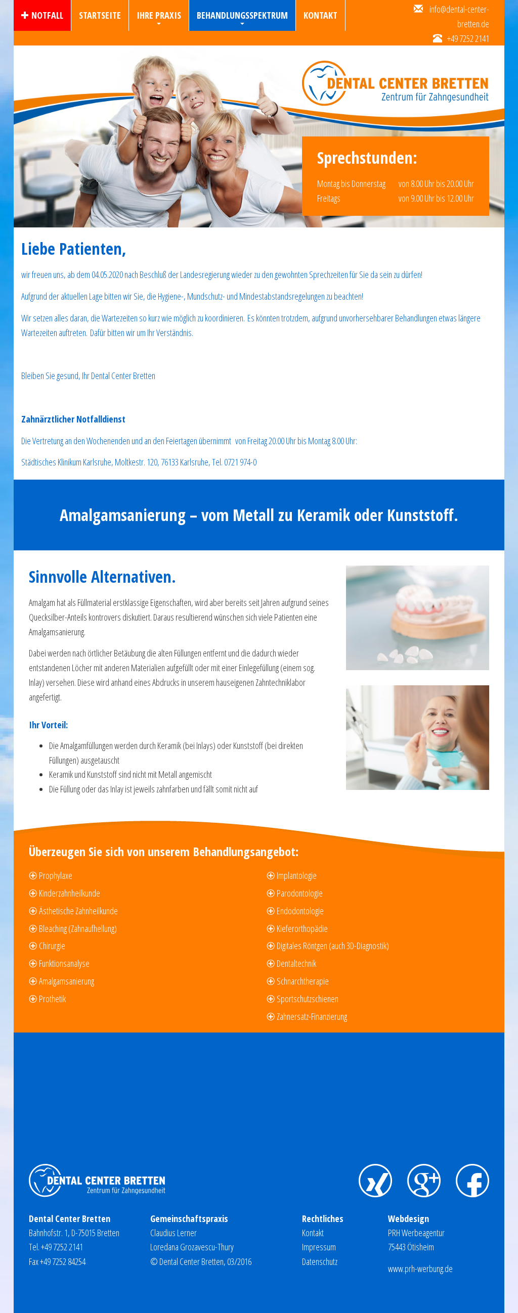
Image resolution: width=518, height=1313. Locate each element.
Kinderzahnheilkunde (69, 893)
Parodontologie (300, 893)
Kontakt (320, 15)
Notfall (47, 15)
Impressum (319, 1247)
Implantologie (297, 875)
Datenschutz (319, 1261)
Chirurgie (52, 946)
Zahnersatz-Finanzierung (312, 1016)
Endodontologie (300, 911)
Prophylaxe (55, 875)
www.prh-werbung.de (420, 1268)
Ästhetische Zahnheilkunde (78, 911)
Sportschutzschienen (307, 999)
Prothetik (52, 999)
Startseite (100, 15)
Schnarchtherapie (303, 981)
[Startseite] (399, 75)
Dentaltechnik (296, 963)
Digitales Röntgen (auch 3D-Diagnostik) (333, 946)
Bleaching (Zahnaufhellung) (78, 928)
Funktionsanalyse (64, 963)
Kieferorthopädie (302, 928)
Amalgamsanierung (66, 981)
